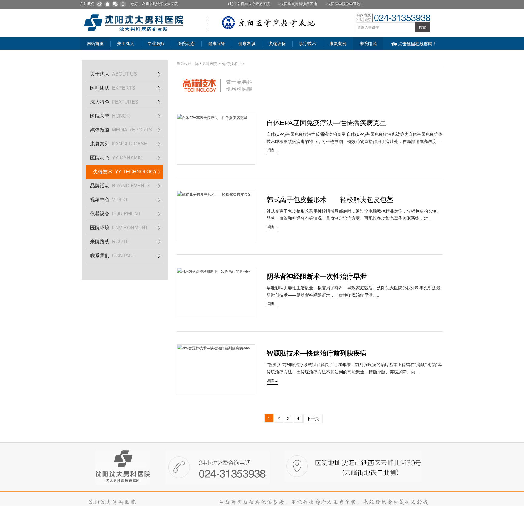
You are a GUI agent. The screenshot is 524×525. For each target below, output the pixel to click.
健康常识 (246, 43)
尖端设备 (277, 43)
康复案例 (337, 43)
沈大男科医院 (206, 64)
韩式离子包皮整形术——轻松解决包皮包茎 (330, 199)
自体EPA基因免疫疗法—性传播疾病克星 (326, 123)
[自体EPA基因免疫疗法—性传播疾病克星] (216, 139)
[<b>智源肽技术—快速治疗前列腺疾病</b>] (216, 370)
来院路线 (368, 43)
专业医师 (155, 43)
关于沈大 (125, 43)
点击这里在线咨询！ (417, 43)
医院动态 (186, 43)
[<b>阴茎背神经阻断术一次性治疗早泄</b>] (216, 293)
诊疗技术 (307, 43)
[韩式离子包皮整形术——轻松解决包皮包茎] (216, 216)
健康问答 (216, 43)
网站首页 (95, 43)
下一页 (313, 418)
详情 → (272, 150)
